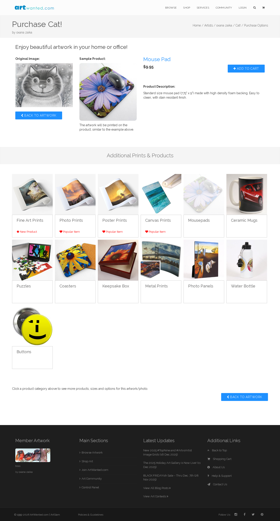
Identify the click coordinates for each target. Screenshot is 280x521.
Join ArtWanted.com (95, 469)
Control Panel (90, 487)
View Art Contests (155, 496)
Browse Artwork (92, 452)
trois (17, 466)
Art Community (92, 478)
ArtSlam (55, 514)
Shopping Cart (221, 459)
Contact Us (219, 484)
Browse (171, 7)
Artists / (209, 25)
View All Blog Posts (156, 488)
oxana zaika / (225, 25)
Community (224, 7)
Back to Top (219, 450)
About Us (218, 467)
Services (203, 7)
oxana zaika (24, 32)
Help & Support (221, 475)
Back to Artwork (39, 115)
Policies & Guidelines (90, 514)
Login (243, 7)
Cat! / (239, 25)
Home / (198, 25)
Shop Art (87, 461)
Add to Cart (247, 68)
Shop (186, 7)
